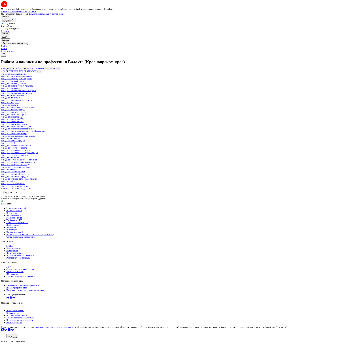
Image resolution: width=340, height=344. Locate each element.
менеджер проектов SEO (12, 121)
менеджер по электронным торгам (16, 93)
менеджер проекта (9, 105)
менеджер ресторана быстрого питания (19, 160)
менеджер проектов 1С (11, 117)
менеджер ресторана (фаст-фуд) (15, 164)
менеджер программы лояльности (16, 100)
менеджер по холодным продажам (16, 79)
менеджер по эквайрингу (12, 81)
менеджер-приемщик (10, 98)
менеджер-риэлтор (9, 169)
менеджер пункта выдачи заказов (16, 145)
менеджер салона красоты (13, 183)
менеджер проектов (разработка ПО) (17, 129)
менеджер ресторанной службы (15, 167)
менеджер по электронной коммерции (18, 90)
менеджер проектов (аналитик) (15, 124)
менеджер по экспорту (11, 88)
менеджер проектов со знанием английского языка (24, 131)
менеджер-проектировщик (13, 110)
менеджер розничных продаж (14, 176)
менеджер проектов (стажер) (14, 133)
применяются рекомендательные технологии (53, 327)
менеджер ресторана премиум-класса (18, 162)
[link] (5, 40)
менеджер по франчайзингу (13, 74)
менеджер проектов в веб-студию (16, 126)
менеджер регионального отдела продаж (19, 152)
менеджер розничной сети (13, 172)
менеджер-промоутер (10, 138)
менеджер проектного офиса (14, 112)
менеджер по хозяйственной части (16, 76)
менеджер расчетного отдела (14, 148)
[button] (4, 46)
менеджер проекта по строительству (17, 107)
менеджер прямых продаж (13, 141)
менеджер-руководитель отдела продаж (19, 179)
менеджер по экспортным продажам (17, 86)
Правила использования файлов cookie (46, 14)
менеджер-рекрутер (10, 157)
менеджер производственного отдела (18, 136)
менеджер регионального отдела (16, 150)
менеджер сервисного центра (14, 186)
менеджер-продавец (10, 102)
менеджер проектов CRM (12, 119)
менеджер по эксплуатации (13, 83)
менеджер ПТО (8, 143)
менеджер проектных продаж (14, 114)
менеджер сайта (8, 181)
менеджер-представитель (12, 95)
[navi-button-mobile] (3, 54)
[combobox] (12, 336)
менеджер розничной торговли (15, 174)
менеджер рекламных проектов (15, 155)
